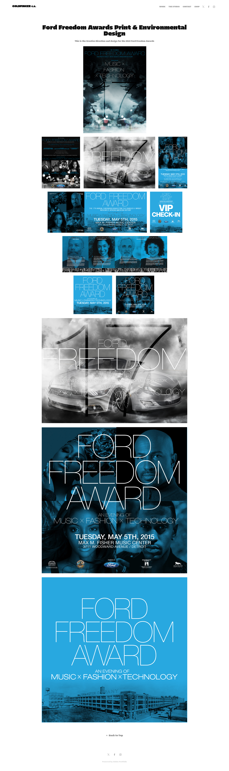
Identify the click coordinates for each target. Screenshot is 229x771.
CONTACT (187, 6)
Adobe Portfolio (120, 762)
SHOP (197, 6)
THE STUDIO (174, 6)
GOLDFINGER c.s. (24, 6)
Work (162, 6)
